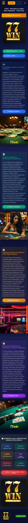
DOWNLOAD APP (21, 516)
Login (18, 3)
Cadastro (11, 3)
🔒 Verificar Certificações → (14, 206)
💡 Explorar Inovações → (14, 111)
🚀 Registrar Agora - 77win (13, 51)
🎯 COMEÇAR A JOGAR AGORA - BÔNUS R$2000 (14, 473)
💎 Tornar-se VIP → (14, 395)
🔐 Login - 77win (10, 55)
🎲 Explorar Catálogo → (14, 300)
